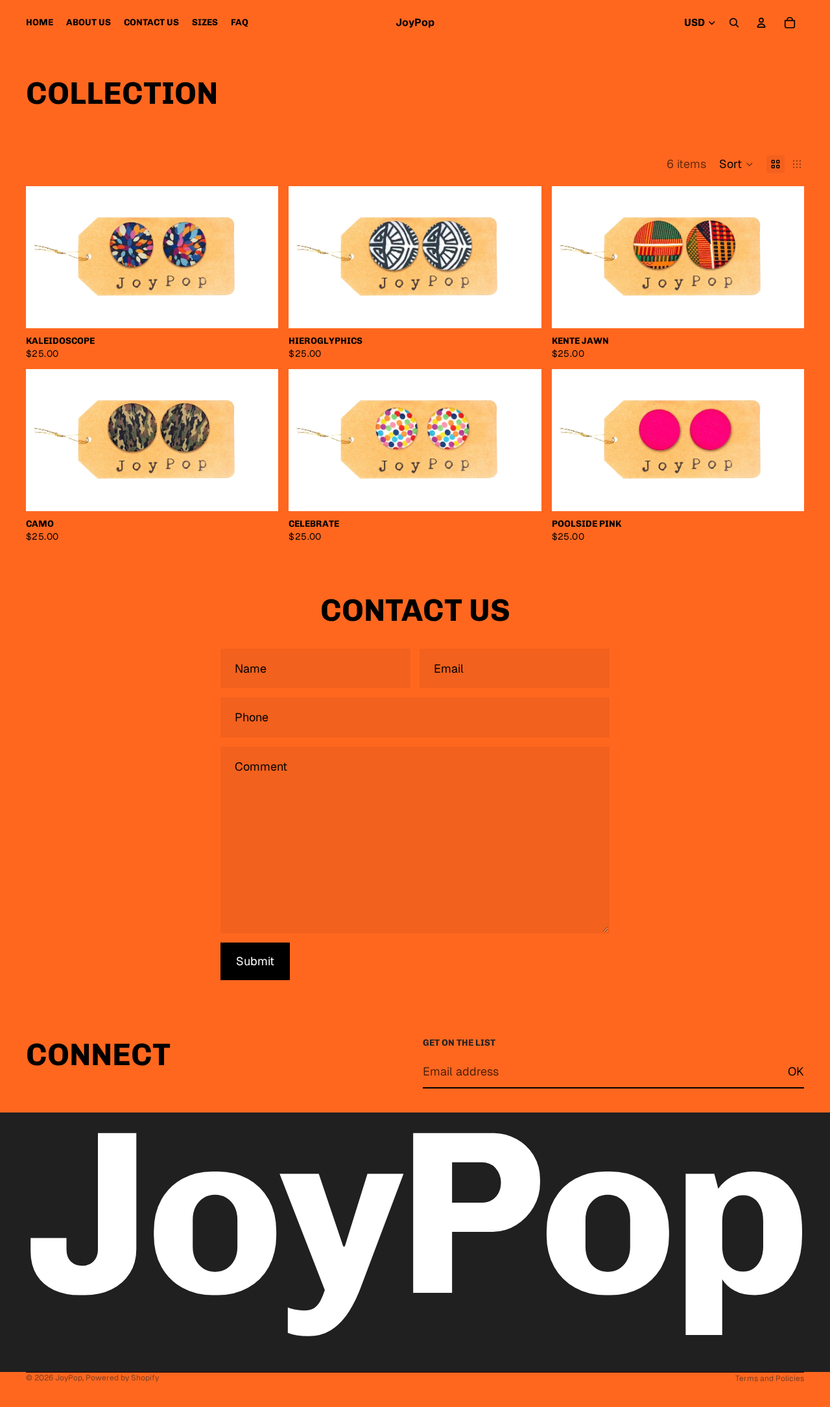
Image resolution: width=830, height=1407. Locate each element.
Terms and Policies (769, 1378)
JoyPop (68, 1378)
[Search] (734, 22)
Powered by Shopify (122, 1378)
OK (796, 1070)
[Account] (761, 22)
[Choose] (258, 308)
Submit (255, 961)
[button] (736, 164)
